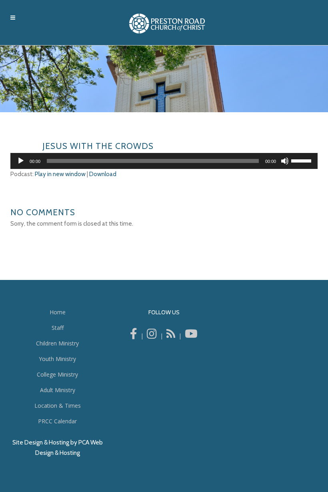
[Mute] (285, 161)
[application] (164, 161)
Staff (58, 327)
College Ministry (57, 374)
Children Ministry (57, 343)
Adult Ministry (57, 390)
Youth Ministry (57, 359)
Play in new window (60, 174)
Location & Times (57, 405)
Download (102, 174)
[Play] (21, 161)
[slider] (302, 160)
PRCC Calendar (57, 421)
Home (58, 312)
